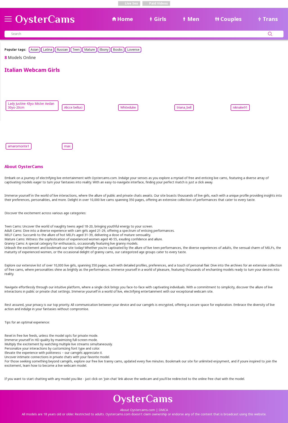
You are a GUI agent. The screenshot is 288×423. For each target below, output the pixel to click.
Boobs (118, 49)
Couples (231, 19)
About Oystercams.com (137, 410)
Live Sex (131, 3)
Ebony (103, 49)
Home (125, 19)
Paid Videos (158, 3)
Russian (62, 49)
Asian (34, 49)
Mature (89, 49)
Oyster (45, 19)
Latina (47, 49)
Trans (270, 19)
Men (193, 19)
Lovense (133, 49)
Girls (160, 19)
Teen (76, 49)
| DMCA (162, 410)
